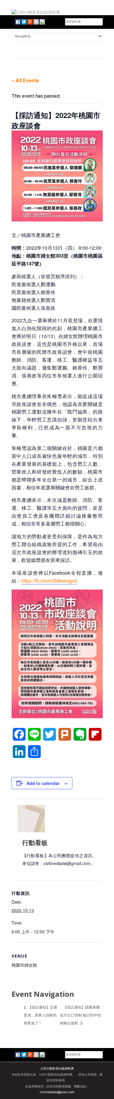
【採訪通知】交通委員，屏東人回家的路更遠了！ (40, 1014)
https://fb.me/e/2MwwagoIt (49, 580)
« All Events (25, 80)
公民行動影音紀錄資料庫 (57, 1068)
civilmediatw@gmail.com (57, 1092)
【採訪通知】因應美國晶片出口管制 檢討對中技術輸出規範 (80, 1014)
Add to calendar (43, 783)
